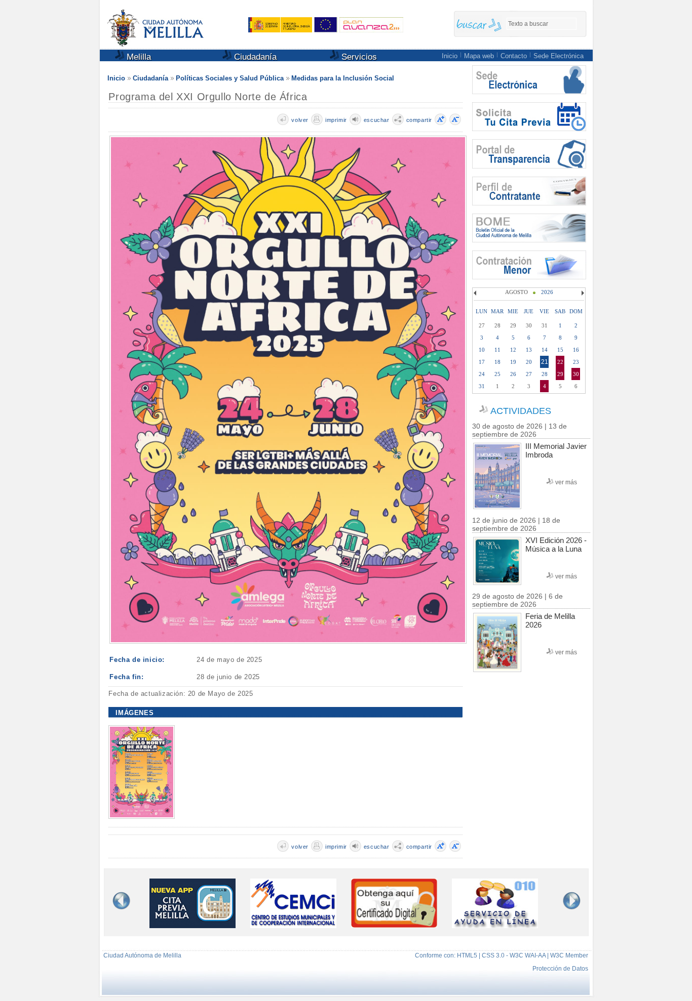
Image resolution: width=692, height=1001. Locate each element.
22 (560, 362)
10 (482, 350)
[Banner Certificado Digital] (394, 925)
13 (529, 350)
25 (497, 374)
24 (482, 374)
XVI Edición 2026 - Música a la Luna (556, 544)
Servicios (358, 57)
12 (513, 350)
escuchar (377, 120)
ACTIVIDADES (520, 411)
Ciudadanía (254, 57)
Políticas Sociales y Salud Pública (230, 78)
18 (497, 362)
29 (560, 374)
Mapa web (479, 56)
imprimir (336, 120)
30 (576, 374)
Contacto (514, 56)
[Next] (581, 293)
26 (513, 374)
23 (576, 362)
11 (497, 350)
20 (529, 362)
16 (576, 350)
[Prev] (476, 293)
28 (545, 374)
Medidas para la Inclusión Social (342, 78)
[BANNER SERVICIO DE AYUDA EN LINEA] (495, 925)
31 (482, 386)
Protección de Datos (560, 968)
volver (300, 120)
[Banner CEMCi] (293, 925)
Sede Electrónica (558, 56)
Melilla (137, 57)
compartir (419, 120)
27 (529, 374)
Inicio (449, 56)
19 (513, 362)
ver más (566, 482)
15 (560, 350)
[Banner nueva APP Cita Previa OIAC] (192, 925)
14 (545, 350)
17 (482, 362)
